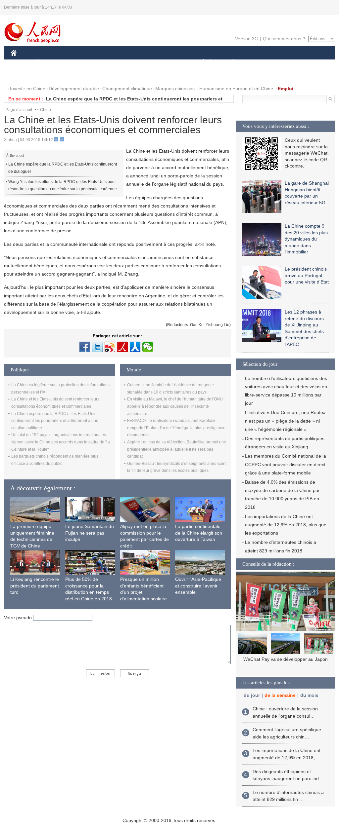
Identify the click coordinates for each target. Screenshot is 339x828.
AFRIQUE (110, 62)
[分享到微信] (147, 347)
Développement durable (74, 88)
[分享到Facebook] (84, 347)
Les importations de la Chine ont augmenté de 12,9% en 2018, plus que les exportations (285, 525)
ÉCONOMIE (51, 62)
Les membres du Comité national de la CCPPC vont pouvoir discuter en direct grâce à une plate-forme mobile (285, 464)
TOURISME (286, 62)
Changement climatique (127, 88)
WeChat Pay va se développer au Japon (285, 659)
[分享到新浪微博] (110, 347)
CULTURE (170, 62)
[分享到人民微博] (122, 347)
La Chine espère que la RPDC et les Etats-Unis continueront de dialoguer (62, 168)
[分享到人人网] (135, 347)
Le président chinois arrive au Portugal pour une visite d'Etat (307, 275)
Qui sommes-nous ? (284, 38)
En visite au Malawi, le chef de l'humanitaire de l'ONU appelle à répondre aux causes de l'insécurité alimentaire (175, 406)
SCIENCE (140, 62)
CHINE (22, 62)
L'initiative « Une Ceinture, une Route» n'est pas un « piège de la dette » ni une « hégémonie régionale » (285, 421)
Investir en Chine (27, 88)
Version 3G (246, 38)
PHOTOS (24, 75)
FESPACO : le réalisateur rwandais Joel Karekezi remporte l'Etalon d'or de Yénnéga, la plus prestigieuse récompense (176, 427)
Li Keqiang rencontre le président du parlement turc (34, 586)
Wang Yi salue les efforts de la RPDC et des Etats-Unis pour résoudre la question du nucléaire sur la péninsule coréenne (62, 185)
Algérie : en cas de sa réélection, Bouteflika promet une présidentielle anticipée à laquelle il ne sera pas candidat (176, 449)
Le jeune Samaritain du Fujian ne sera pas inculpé (89, 533)
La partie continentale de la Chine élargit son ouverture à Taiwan (198, 533)
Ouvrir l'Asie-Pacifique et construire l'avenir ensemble (198, 586)
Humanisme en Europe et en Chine (236, 88)
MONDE (82, 62)
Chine (45, 109)
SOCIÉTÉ (200, 62)
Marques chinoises (175, 88)
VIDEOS (52, 75)
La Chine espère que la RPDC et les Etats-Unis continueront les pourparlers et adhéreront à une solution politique (54, 420)
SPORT (257, 62)
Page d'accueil (19, 109)
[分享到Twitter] (97, 347)
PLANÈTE (230, 62)
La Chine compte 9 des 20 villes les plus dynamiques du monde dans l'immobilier (306, 238)
